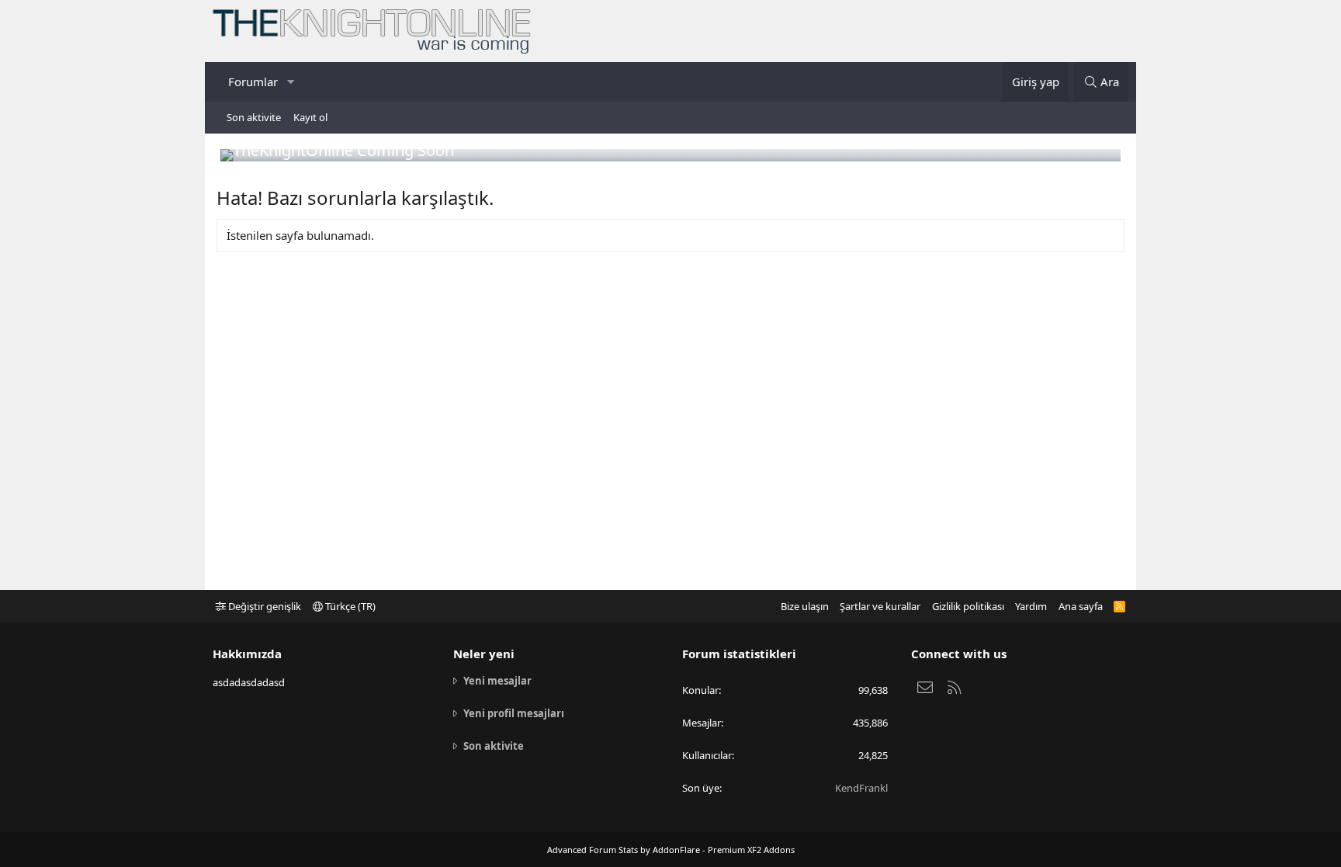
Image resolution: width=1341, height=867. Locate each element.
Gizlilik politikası (968, 606)
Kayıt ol (310, 117)
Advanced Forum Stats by (671, 849)
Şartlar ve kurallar (880, 606)
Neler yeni (484, 653)
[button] (290, 82)
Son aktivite (254, 117)
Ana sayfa (1081, 606)
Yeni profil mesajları (513, 713)
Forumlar (253, 81)
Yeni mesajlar (497, 681)
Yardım (1031, 606)
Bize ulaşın (805, 606)
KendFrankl (861, 788)
